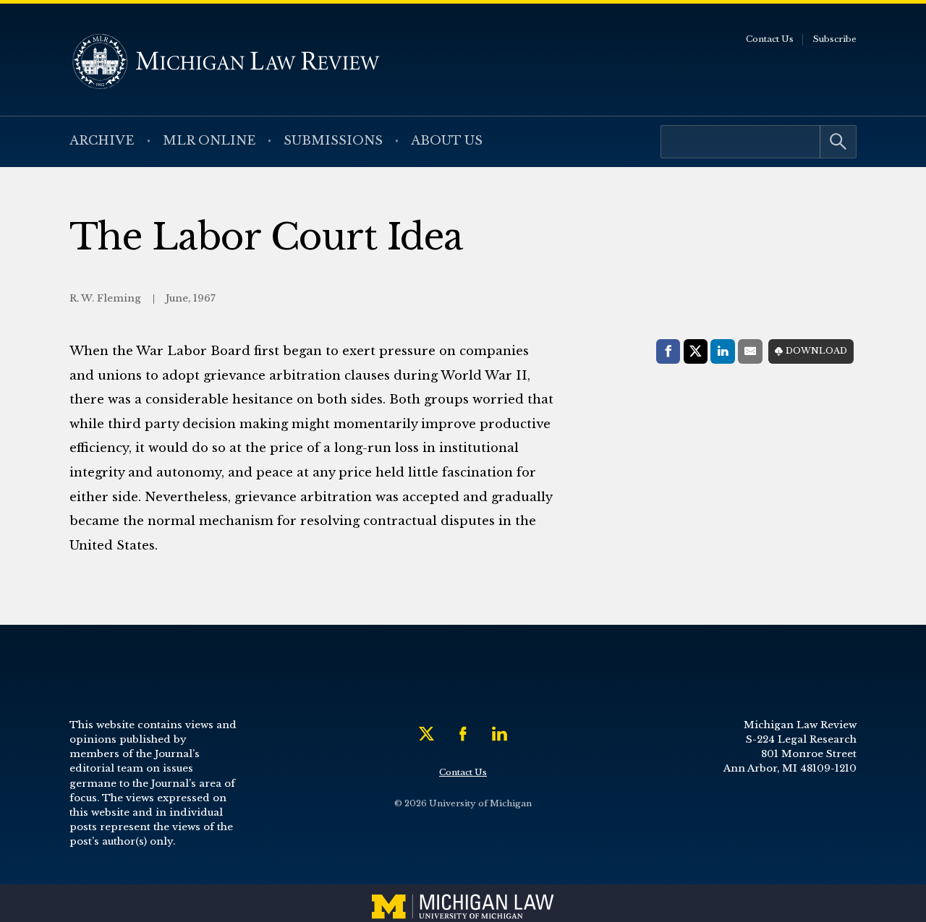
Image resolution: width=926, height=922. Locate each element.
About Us (447, 140)
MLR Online (209, 140)
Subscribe (834, 39)
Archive (102, 140)
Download (816, 351)
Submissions (333, 140)
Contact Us (770, 39)
